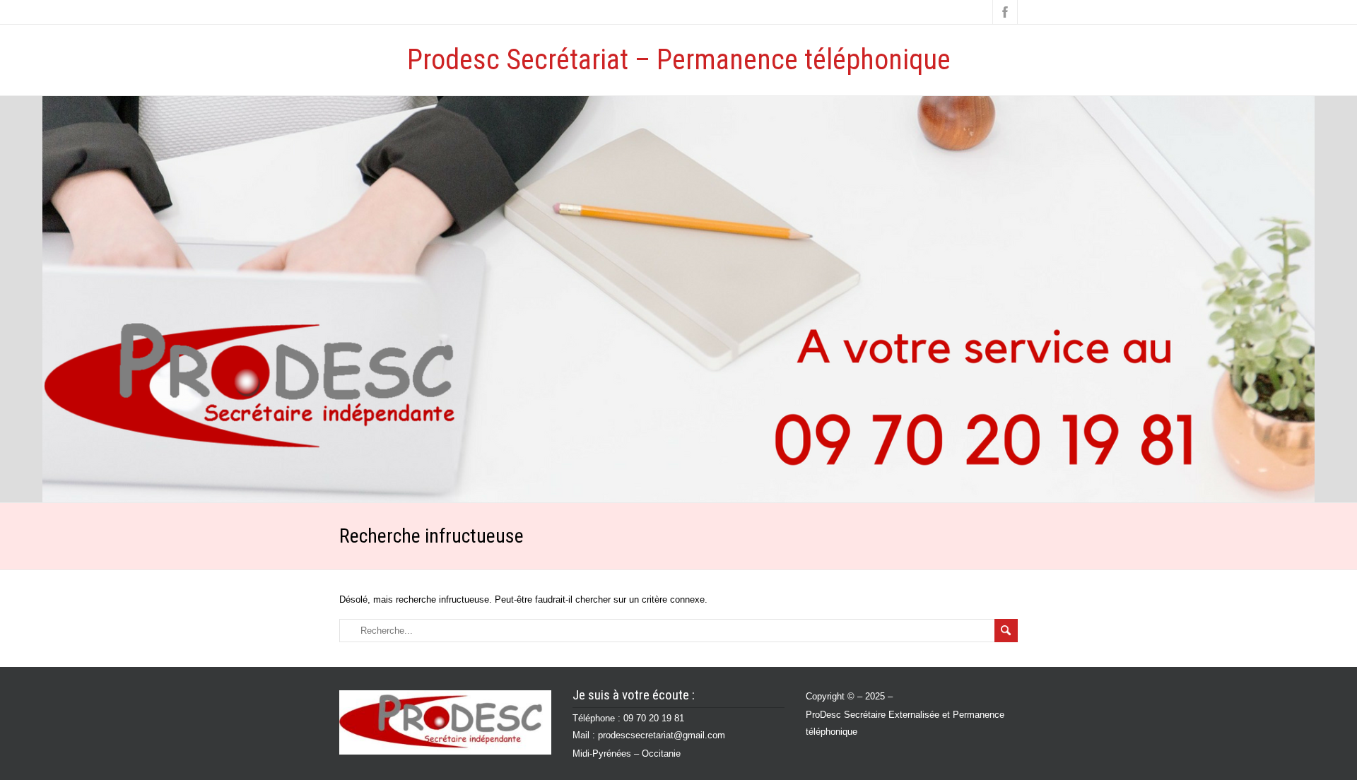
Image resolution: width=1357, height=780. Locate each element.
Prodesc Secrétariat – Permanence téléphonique (679, 59)
